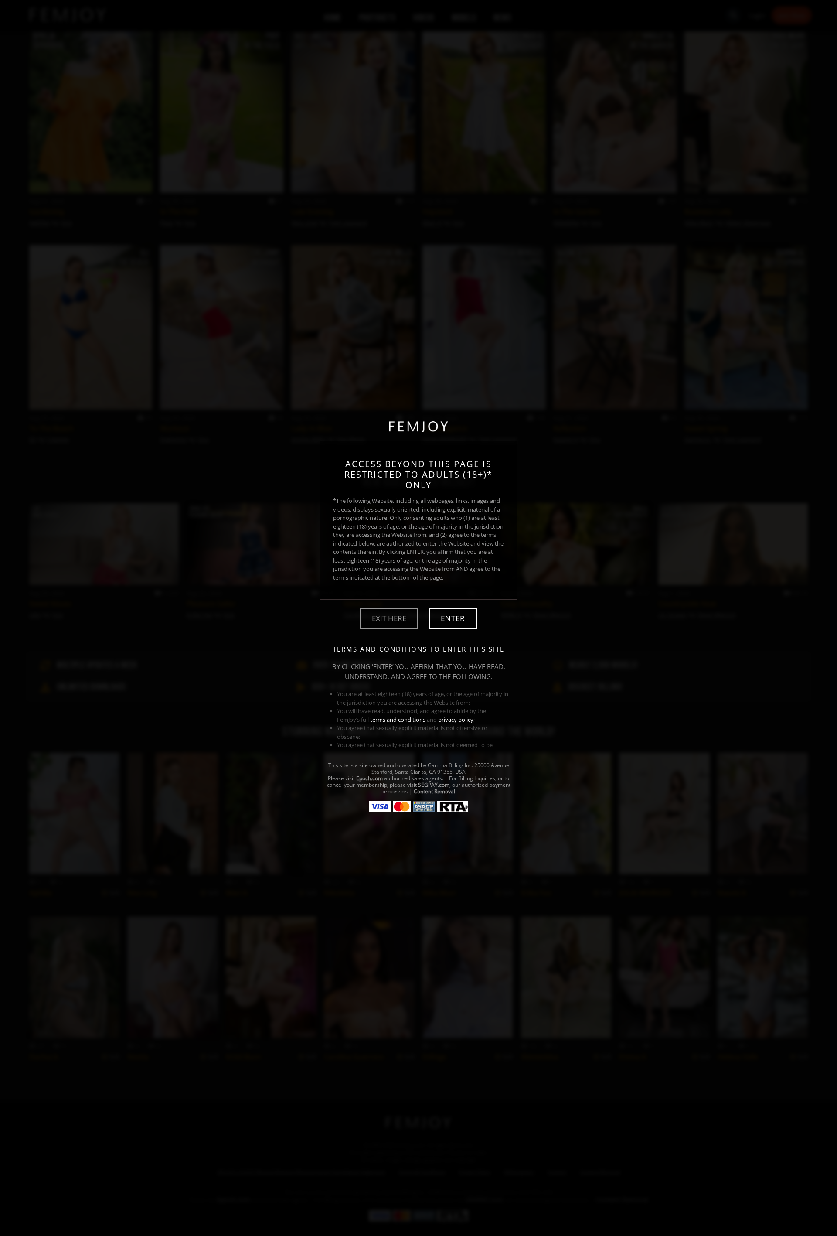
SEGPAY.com (433, 785)
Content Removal (434, 791)
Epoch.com (369, 778)
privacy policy (455, 720)
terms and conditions (397, 720)
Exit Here (389, 618)
